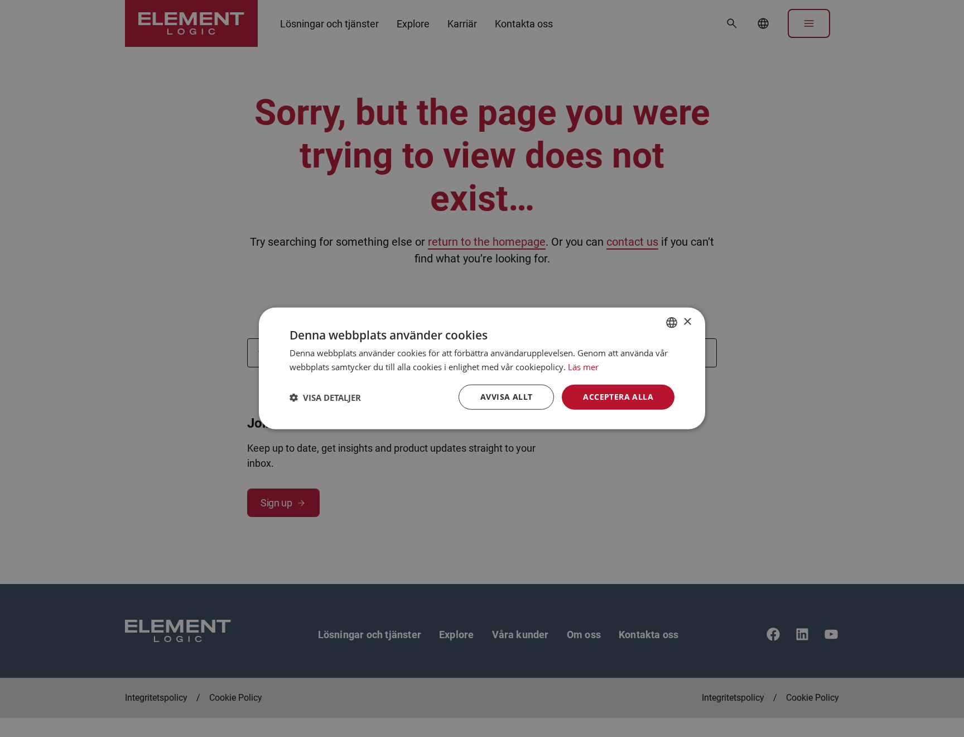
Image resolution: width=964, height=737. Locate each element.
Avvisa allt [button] (506, 397)
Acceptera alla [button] (618, 397)
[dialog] (482, 368)
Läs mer (583, 366)
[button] (325, 398)
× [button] (687, 322)
